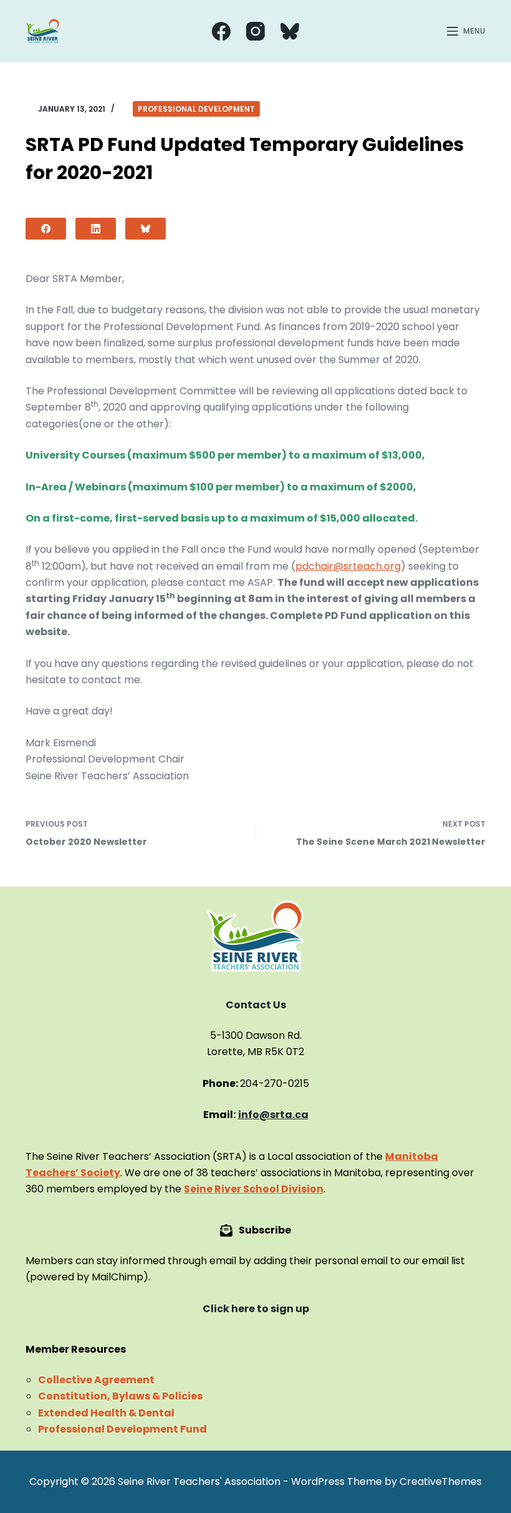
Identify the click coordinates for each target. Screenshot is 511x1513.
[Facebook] (221, 31)
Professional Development (196, 109)
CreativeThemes (440, 1481)
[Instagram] (255, 31)
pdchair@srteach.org (348, 566)
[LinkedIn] (95, 229)
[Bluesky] (289, 31)
